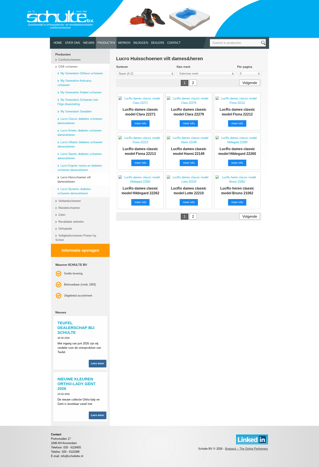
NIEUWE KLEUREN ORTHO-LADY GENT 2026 (76, 384)
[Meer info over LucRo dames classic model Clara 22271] (140, 100)
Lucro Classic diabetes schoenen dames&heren (80, 121)
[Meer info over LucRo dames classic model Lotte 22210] (188, 179)
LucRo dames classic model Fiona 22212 (237, 112)
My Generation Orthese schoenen (82, 73)
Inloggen (140, 42)
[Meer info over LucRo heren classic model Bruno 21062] (237, 179)
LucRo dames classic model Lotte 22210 (188, 190)
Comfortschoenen (69, 59)
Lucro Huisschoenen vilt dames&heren (74, 179)
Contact (174, 42)
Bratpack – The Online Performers (246, 448)
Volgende (249, 83)
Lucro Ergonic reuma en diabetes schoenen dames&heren (80, 168)
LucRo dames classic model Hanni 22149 (188, 151)
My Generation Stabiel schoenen (81, 92)
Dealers (157, 42)
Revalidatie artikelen (71, 221)
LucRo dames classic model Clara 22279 (188, 112)
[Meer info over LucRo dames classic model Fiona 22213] (140, 139)
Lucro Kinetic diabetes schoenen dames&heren (80, 132)
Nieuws (88, 42)
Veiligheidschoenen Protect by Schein (75, 238)
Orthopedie (65, 228)
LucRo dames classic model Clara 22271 (140, 112)
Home (58, 42)
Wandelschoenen (69, 207)
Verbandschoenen (69, 201)
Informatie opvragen (80, 250)
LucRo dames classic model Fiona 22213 (140, 151)
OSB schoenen (67, 66)
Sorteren (122, 66)
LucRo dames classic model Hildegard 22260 (237, 151)
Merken (124, 42)
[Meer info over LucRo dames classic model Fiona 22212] (237, 100)
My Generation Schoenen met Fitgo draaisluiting (78, 102)
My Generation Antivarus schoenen (75, 83)
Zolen (61, 214)
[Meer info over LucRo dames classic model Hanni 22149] (188, 139)
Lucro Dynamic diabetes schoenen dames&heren (74, 191)
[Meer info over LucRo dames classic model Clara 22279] (188, 100)
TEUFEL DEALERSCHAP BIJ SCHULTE (76, 328)
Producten (106, 42)
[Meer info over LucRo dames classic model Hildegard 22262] (140, 179)
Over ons (72, 42)
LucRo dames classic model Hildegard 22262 (140, 190)
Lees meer (97, 363)
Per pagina (244, 66)
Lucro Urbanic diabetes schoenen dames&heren (80, 144)
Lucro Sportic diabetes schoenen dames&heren (80, 156)
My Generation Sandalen (76, 111)
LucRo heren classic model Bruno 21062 (237, 190)
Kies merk (183, 66)
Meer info (140, 123)
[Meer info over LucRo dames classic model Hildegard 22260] (237, 139)
